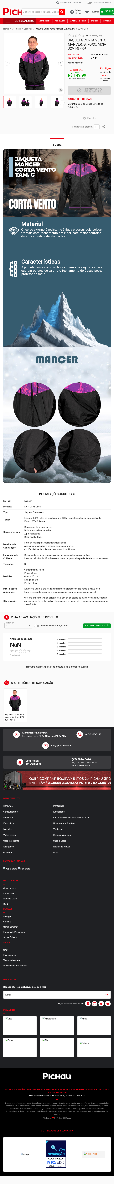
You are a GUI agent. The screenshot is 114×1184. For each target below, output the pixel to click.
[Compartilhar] (103, 127)
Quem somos (9, 888)
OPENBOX (94, 21)
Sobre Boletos (10, 937)
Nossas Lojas (10, 898)
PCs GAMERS (60, 21)
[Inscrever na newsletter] (106, 995)
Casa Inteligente (11, 841)
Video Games (9, 835)
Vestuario (58, 829)
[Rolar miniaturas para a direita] (62, 102)
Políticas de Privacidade (15, 965)
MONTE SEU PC (44, 21)
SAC (5, 950)
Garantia (7, 921)
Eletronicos (8, 823)
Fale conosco (9, 955)
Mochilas (7, 829)
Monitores (8, 817)
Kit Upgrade (59, 811)
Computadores (10, 811)
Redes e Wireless (62, 835)
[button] (84, 118)
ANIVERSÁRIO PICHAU (78, 21)
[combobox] (42, 12)
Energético (8, 846)
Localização (9, 893)
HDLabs (67, 1118)
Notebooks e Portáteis (64, 823)
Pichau (59, 1118)
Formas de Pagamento (14, 932)
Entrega (7, 916)
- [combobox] (6, 625)
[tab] (9, 102)
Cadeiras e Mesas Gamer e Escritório (71, 817)
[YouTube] (107, 1003)
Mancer (79, 62)
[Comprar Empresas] (57, 780)
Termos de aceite (11, 960)
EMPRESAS (107, 21)
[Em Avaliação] (55, 1154)
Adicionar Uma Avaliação (97, 625)
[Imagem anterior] (7, 63)
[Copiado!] (97, 126)
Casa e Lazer (59, 841)
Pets (55, 852)
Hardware (8, 806)
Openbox (7, 852)
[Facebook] (87, 1003)
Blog (5, 904)
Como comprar (10, 927)
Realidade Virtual (61, 846)
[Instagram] (94, 1003)
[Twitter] (100, 1003)
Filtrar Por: (10, 623)
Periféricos (58, 806)
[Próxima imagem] (60, 63)
